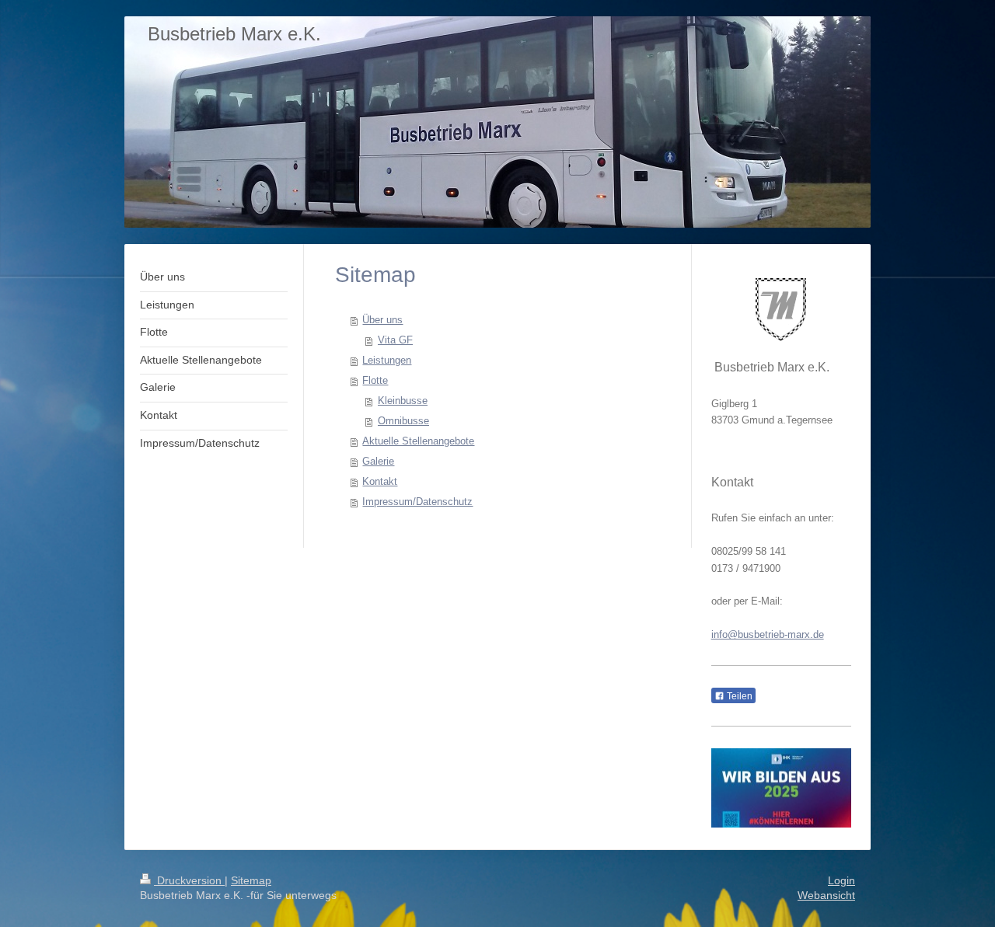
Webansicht (826, 895)
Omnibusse (403, 421)
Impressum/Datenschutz (417, 501)
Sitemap (251, 880)
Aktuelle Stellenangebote (418, 441)
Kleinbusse (403, 400)
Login (841, 880)
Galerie (378, 461)
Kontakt (379, 481)
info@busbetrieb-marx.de (767, 634)
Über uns (382, 320)
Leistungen (386, 360)
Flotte (375, 380)
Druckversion (189, 880)
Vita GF (395, 340)
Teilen (738, 696)
